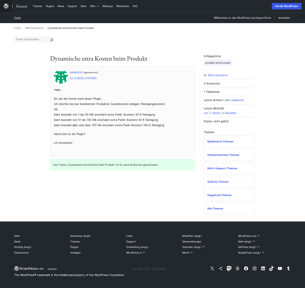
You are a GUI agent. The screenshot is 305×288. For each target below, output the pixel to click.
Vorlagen (75, 252)
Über (17, 235)
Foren (17, 17)
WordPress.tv (135, 252)
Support (131, 241)
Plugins (74, 246)
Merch (187, 252)
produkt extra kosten (218, 62)
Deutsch (52, 269)
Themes (75, 241)
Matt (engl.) (246, 241)
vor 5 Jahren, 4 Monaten (83, 77)
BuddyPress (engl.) (251, 252)
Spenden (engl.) (193, 246)
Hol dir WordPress (286, 6)
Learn (129, 235)
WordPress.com (249, 235)
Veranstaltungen (191, 241)
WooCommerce (34, 27)
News (17, 241)
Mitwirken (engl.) (192, 235)
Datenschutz (21, 252)
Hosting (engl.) (23, 246)
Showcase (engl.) (80, 235)
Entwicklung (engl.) (137, 246)
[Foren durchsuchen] (51, 39)
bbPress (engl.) (248, 246)
